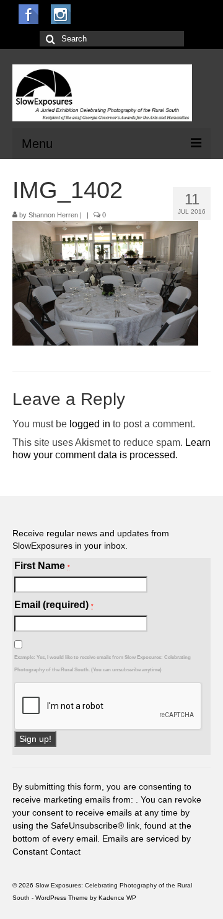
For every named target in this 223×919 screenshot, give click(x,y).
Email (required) (54, 604)
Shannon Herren (53, 215)
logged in (89, 424)
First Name (42, 565)
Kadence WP (117, 897)
